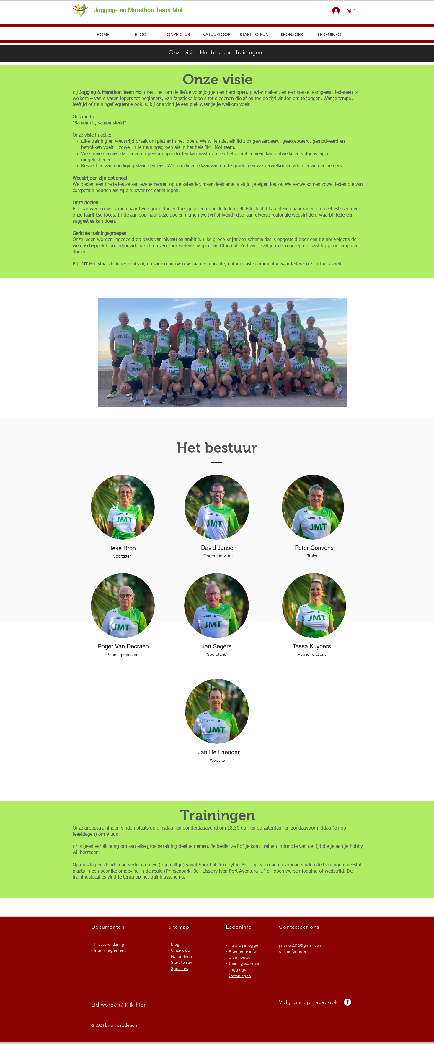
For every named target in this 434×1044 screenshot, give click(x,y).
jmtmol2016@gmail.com (300, 945)
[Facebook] (347, 1002)
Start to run (181, 962)
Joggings (238, 969)
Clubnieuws (239, 957)
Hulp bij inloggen (245, 945)
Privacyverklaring (109, 944)
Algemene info (242, 951)
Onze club (180, 950)
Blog (175, 944)
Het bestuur (215, 52)
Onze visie (182, 52)
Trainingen (248, 52)
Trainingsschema (244, 963)
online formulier (293, 951)
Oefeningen (240, 975)
